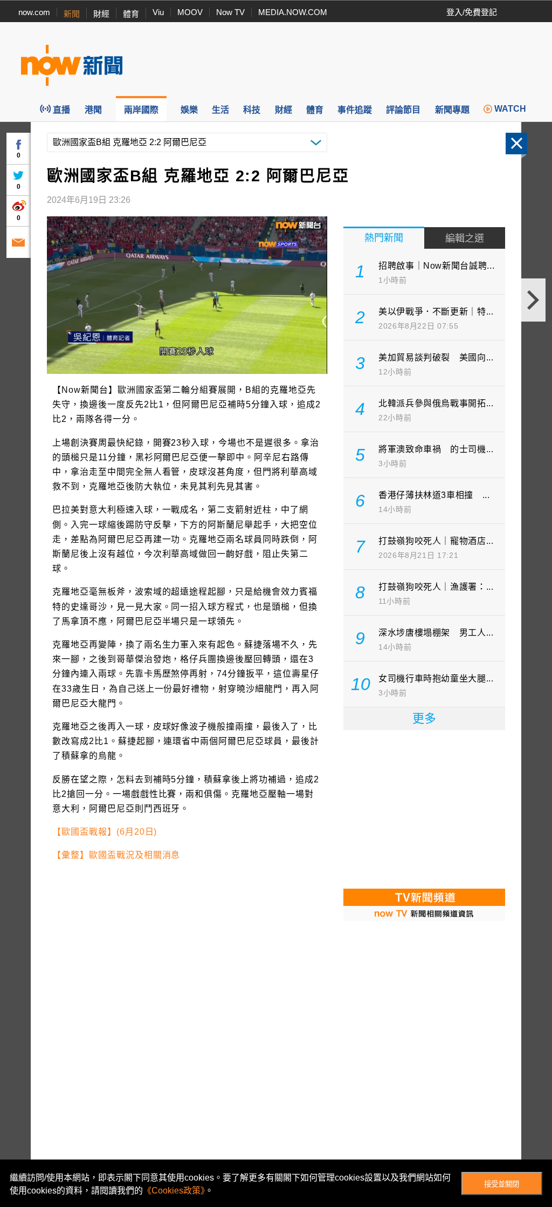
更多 (424, 718)
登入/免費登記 (471, 12)
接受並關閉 (501, 1184)
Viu (158, 12)
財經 (101, 13)
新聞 (72, 13)
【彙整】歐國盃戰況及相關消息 (116, 855)
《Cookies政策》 (174, 1190)
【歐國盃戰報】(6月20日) (104, 831)
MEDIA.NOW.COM (292, 12)
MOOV (190, 12)
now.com (34, 12)
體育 (131, 13)
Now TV (230, 12)
